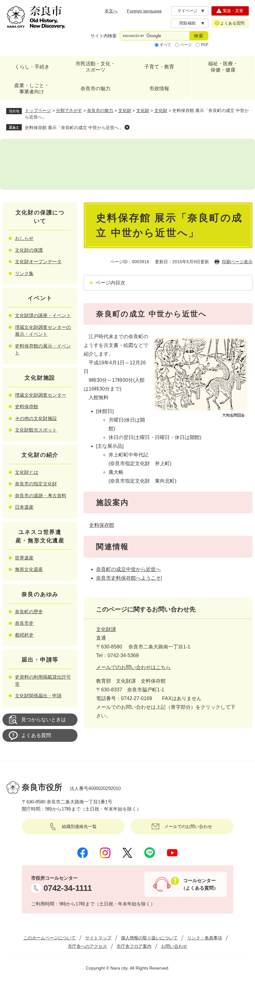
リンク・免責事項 (204, 937)
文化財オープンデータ (38, 261)
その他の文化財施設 (36, 418)
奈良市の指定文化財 (36, 483)
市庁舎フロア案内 (134, 946)
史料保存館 (101, 525)
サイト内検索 (103, 35)
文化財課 (106, 629)
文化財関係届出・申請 (38, 695)
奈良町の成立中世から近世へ (128, 569)
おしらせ (24, 238)
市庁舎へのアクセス (87, 946)
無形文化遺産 (29, 569)
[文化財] (127, 164)
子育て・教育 (159, 66)
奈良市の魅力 (95, 88)
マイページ (187, 10)
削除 (127, 127)
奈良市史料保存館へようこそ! (129, 578)
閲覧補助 (187, 23)
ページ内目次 (110, 282)
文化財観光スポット (36, 430)
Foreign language (144, 10)
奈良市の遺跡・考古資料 (40, 495)
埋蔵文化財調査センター (40, 395)
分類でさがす (69, 110)
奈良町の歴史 (29, 611)
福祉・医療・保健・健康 (223, 66)
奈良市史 (24, 623)
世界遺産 (24, 557)
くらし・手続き (32, 66)
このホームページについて (49, 937)
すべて (165, 45)
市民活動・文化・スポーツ (95, 66)
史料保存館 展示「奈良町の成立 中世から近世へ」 (74, 127)
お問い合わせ (174, 946)
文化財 (124, 110)
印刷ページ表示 (237, 261)
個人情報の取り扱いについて (149, 937)
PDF (204, 45)
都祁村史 (24, 635)
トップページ (38, 110)
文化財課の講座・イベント (43, 315)
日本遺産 (24, 507)
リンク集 (24, 273)
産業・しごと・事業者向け (31, 88)
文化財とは (26, 472)
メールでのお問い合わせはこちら (133, 667)
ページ (186, 45)
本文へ (111, 10)
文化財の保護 (29, 250)
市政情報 (159, 88)
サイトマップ (98, 937)
